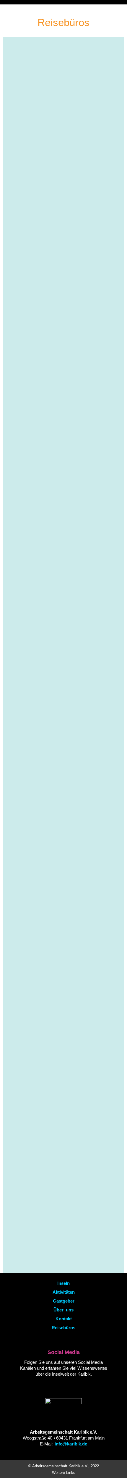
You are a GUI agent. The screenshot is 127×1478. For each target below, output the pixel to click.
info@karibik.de (71, 1443)
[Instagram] (72, 1385)
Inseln (63, 1283)
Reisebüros (63, 1327)
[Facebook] (62, 1385)
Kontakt (64, 1318)
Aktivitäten (64, 1292)
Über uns (63, 1309)
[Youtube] (51, 1385)
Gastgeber (63, 1300)
